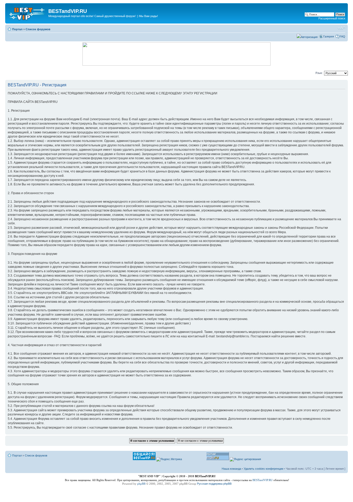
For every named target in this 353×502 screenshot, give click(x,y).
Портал (17, 29)
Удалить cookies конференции (263, 468)
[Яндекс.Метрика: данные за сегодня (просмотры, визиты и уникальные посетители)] (169, 459)
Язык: (319, 72)
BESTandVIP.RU (262, 480)
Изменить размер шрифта (341, 28)
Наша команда (231, 468)
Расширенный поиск (331, 18)
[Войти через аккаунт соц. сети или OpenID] (307, 36)
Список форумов (38, 29)
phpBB (141, 483)
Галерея (328, 36)
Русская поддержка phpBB (214, 483)
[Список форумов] (27, 12)
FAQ (342, 36)
